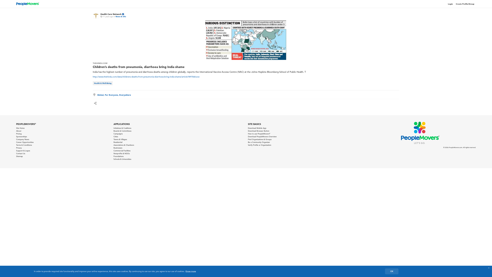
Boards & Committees (122, 131)
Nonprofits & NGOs (122, 153)
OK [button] (391, 271)
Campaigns (118, 134)
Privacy (19, 148)
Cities (116, 136)
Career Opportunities (25, 142)
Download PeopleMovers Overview (262, 136)
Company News (22, 139)
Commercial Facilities (122, 151)
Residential (118, 142)
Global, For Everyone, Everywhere (114, 95)
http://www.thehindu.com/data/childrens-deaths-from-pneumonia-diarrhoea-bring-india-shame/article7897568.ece (146, 77)
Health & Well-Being (102, 83)
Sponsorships (21, 136)
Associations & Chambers (124, 145)
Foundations (119, 156)
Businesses (118, 148)
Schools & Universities (122, 159)
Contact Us (20, 153)
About (18, 131)
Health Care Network (110, 14)
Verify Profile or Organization (259, 145)
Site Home (20, 128)
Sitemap (19, 156)
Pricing (19, 134)
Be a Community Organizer (259, 142)
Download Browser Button (258, 131)
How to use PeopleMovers (259, 134)
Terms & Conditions (24, 145)
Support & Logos (23, 151)
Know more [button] (191, 271)
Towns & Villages (120, 139)
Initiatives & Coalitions (122, 128)
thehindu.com (100, 63)
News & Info (121, 16)
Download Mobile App (257, 128)
